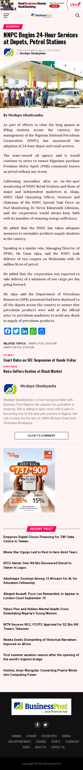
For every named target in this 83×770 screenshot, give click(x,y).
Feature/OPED (49, 736)
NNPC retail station (19, 347)
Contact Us (58, 747)
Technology (72, 742)
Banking (16, 736)
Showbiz (41, 742)
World (26, 747)
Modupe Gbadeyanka (33, 53)
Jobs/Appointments (19, 742)
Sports (55, 742)
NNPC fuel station (43, 343)
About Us (40, 747)
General (66, 736)
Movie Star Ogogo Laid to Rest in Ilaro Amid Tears (40, 552)
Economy (31, 736)
